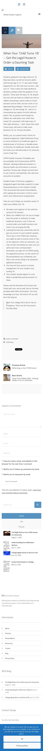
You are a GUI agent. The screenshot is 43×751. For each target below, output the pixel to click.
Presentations (10, 638)
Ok (22, 738)
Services (8, 633)
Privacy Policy (9, 658)
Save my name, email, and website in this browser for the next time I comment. (19, 462)
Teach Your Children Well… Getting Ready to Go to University (25, 378)
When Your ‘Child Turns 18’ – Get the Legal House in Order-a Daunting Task (21, 58)
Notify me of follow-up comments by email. (21, 469)
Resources (9, 643)
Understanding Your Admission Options (18, 690)
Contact (7, 648)
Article (10, 69)
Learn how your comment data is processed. (21, 491)
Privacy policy (22, 745)
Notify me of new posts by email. (17, 474)
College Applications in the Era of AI (17, 697)
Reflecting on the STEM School (24, 366)
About (7, 628)
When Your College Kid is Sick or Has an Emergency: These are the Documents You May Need (21, 305)
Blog (6, 653)
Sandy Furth (24, 69)
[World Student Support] (11, 14)
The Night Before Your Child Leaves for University (22, 682)
